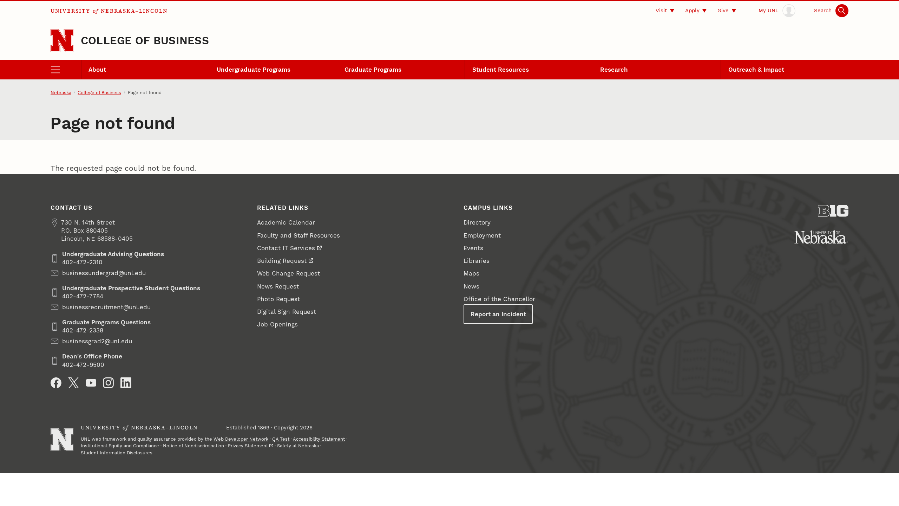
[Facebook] (56, 382)
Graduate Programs (372, 69)
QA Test (280, 439)
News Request (278, 286)
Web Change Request (288, 273)
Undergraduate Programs (253, 69)
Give (723, 10)
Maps (471, 273)
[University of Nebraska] (821, 237)
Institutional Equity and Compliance (120, 445)
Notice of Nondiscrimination (193, 445)
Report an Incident (498, 314)
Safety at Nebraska (298, 445)
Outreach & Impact (756, 69)
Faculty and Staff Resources (298, 235)
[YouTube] (91, 382)
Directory (477, 222)
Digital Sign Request (286, 311)
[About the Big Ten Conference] (833, 211)
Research (614, 69)
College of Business (145, 40)
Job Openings (277, 324)
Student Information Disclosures (116, 452)
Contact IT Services (286, 248)
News (471, 286)
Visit (661, 10)
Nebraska (61, 92)
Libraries (477, 260)
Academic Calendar (286, 222)
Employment (482, 235)
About (97, 69)
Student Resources (500, 69)
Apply (692, 10)
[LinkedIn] (125, 382)
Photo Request (278, 299)
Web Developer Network (241, 439)
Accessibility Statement (319, 439)
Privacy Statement (248, 445)
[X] (73, 382)
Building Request (282, 260)
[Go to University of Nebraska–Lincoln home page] (62, 40)
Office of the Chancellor (499, 299)
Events (473, 248)
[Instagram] (108, 382)
